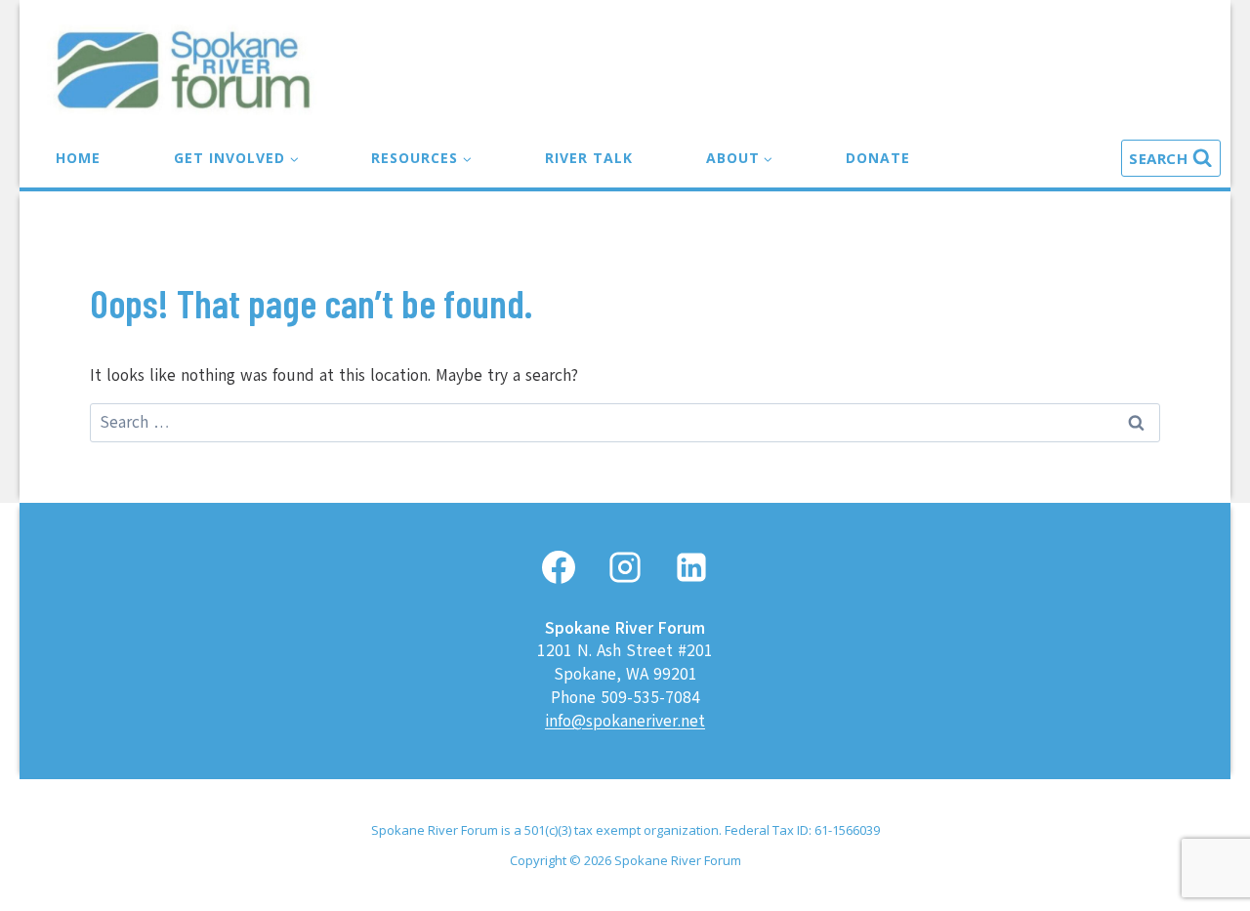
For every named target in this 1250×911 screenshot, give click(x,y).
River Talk (589, 157)
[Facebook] (558, 567)
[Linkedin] (691, 567)
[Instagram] (625, 567)
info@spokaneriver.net (625, 721)
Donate (878, 157)
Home (78, 157)
